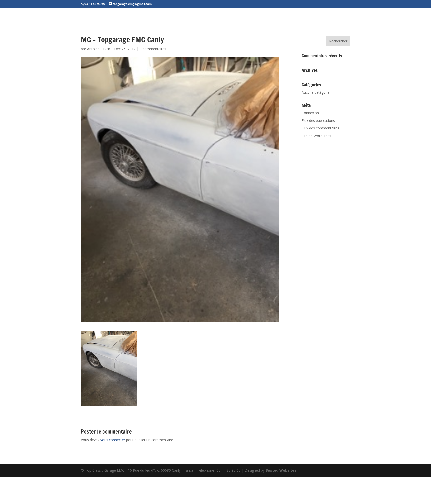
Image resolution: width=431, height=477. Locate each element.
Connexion (310, 112)
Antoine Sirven (98, 48)
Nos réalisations (367, 15)
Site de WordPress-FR (319, 135)
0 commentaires (153, 48)
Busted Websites (281, 470)
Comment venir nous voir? (404, 15)
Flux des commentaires (320, 128)
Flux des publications (318, 120)
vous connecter (112, 439)
